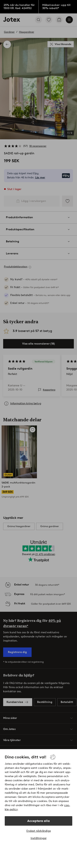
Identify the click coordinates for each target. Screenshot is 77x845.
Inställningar (39, 838)
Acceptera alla (38, 821)
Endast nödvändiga (38, 831)
